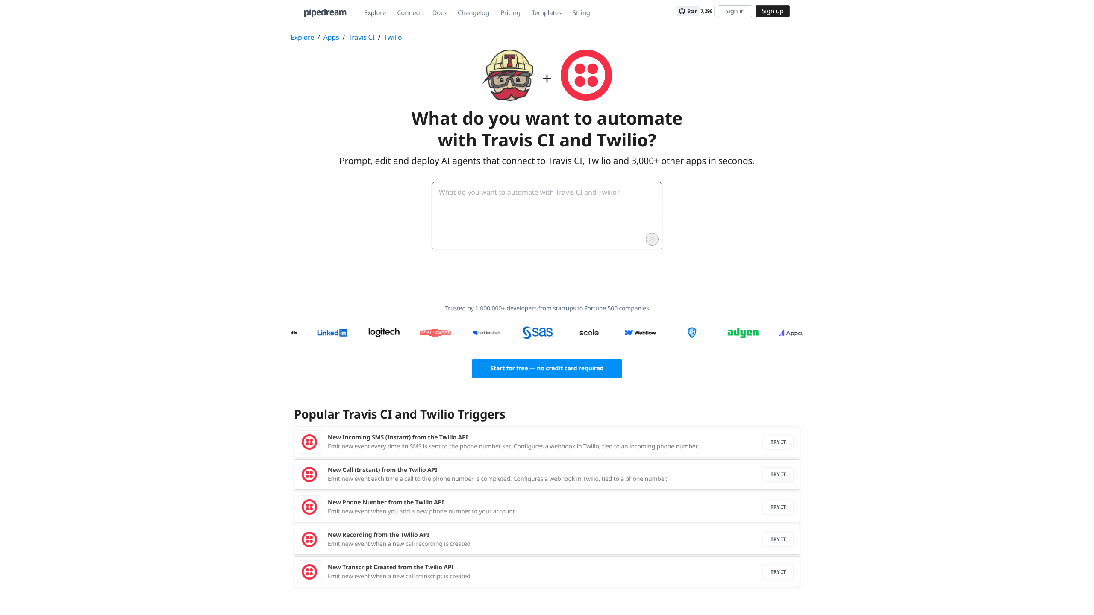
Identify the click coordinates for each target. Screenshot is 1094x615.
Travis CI (361, 37)
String (581, 13)
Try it (778, 441)
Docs (439, 13)
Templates (547, 13)
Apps (331, 37)
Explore (375, 13)
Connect (409, 13)
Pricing (510, 13)
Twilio (393, 37)
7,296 (706, 11)
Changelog (473, 13)
